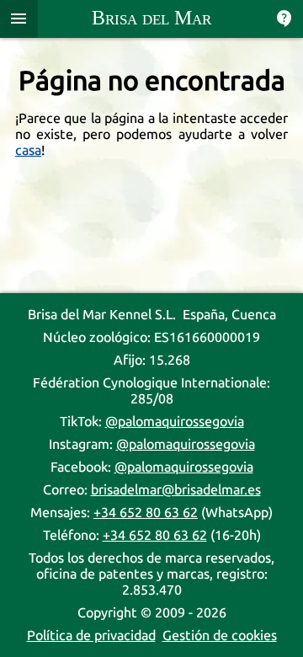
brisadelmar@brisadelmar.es (176, 490)
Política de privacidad (91, 636)
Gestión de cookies (219, 636)
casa (28, 150)
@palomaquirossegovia (174, 422)
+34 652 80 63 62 (145, 513)
